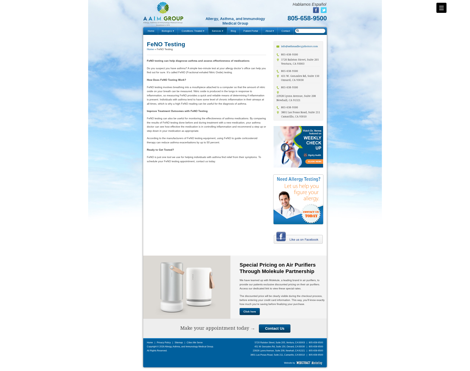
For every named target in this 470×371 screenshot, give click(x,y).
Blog (233, 31)
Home (151, 31)
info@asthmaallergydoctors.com (299, 46)
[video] (298, 166)
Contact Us (274, 328)
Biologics (167, 31)
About (268, 31)
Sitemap (179, 342)
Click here (249, 311)
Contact (285, 31)
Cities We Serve (195, 342)
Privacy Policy (164, 342)
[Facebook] (316, 10)
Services (216, 31)
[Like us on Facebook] (298, 244)
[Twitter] (324, 10)
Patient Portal (250, 31)
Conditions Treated (192, 31)
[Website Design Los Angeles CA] (309, 363)
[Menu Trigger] (441, 8)
